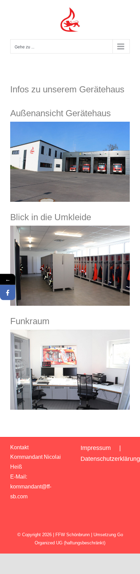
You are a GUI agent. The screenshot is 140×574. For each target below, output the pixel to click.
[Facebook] (7, 292)
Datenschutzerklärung (110, 458)
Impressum (96, 447)
